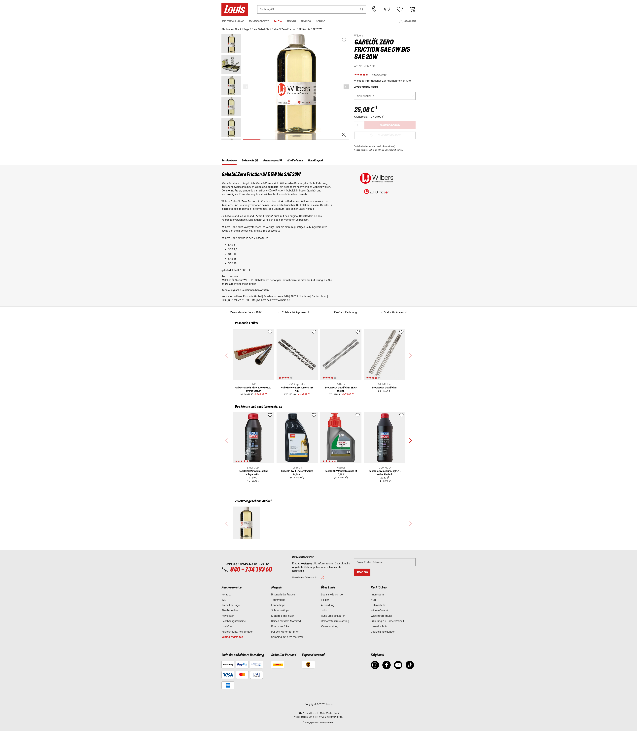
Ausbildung (327, 605)
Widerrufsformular (381, 615)
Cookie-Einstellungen (383, 631)
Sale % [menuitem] (278, 21)
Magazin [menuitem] (306, 21)
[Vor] (346, 86)
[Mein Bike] (387, 9)
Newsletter (227, 615)
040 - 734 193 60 (251, 569)
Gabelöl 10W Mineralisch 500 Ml (341, 471)
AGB (373, 599)
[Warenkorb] (412, 9)
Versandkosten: (361, 150)
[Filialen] (374, 9)
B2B (223, 599)
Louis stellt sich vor (332, 594)
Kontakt (226, 594)
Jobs (324, 610)
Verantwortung (329, 626)
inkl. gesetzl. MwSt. (373, 146)
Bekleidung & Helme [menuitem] (232, 21)
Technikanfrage (230, 605)
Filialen (325, 599)
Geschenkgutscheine (233, 621)
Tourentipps (278, 599)
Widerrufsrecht (379, 610)
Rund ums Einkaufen (333, 615)
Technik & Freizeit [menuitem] (258, 21)
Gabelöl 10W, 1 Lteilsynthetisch (297, 471)
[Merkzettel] (399, 9)
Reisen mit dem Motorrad (286, 621)
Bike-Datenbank (230, 610)
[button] (362, 9)
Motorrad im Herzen (282, 615)
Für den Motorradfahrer (284, 631)
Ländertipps (278, 605)
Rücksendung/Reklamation (237, 631)
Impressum (377, 594)
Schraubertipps (280, 610)
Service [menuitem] (320, 21)
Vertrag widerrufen (232, 637)
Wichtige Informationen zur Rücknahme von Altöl (382, 80)
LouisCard (227, 626)
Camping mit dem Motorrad (287, 637)
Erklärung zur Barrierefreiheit (387, 621)
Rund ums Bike (280, 626)
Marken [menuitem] (291, 21)
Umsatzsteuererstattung (335, 621)
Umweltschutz (379, 626)
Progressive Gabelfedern (384, 387)
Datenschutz (378, 605)
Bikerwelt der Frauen (283, 594)
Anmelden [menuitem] (410, 21)
